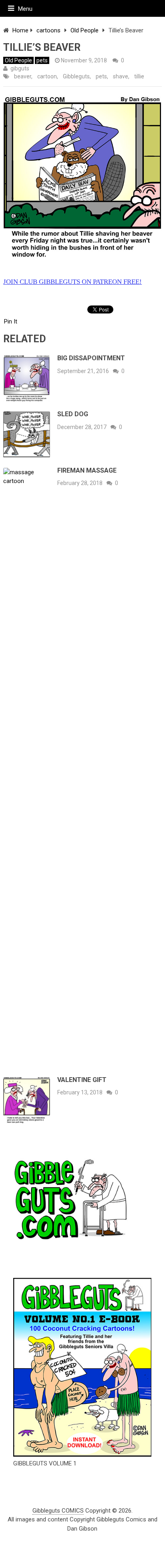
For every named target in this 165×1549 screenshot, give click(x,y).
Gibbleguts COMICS (58, 1510)
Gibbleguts (76, 76)
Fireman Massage (87, 470)
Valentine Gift (82, 1080)
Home (20, 30)
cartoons (48, 30)
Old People (84, 30)
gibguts (19, 68)
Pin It (10, 321)
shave (120, 76)
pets (42, 60)
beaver (22, 76)
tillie (139, 76)
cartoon (47, 76)
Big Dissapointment (91, 358)
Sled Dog (72, 414)
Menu (25, 8)
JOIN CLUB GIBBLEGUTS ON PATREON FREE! (72, 281)
